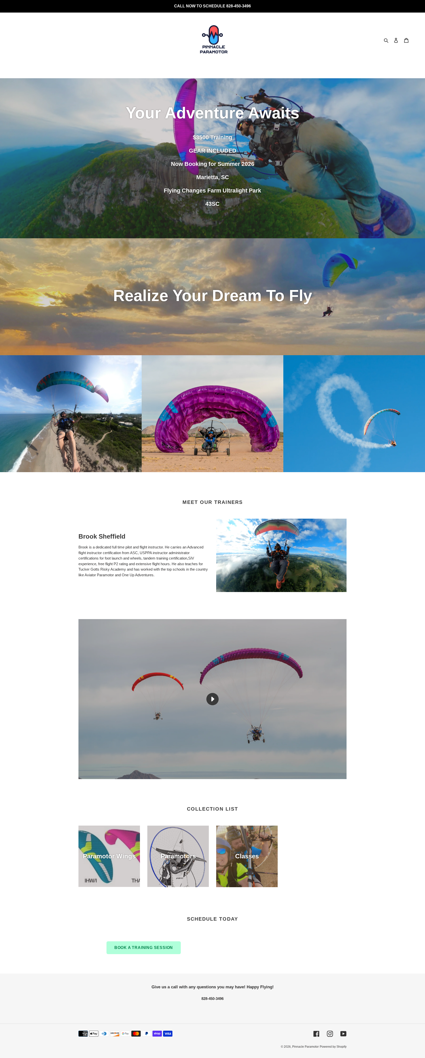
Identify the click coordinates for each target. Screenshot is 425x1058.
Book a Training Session (143, 948)
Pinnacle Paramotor (305, 1047)
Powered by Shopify (333, 1047)
